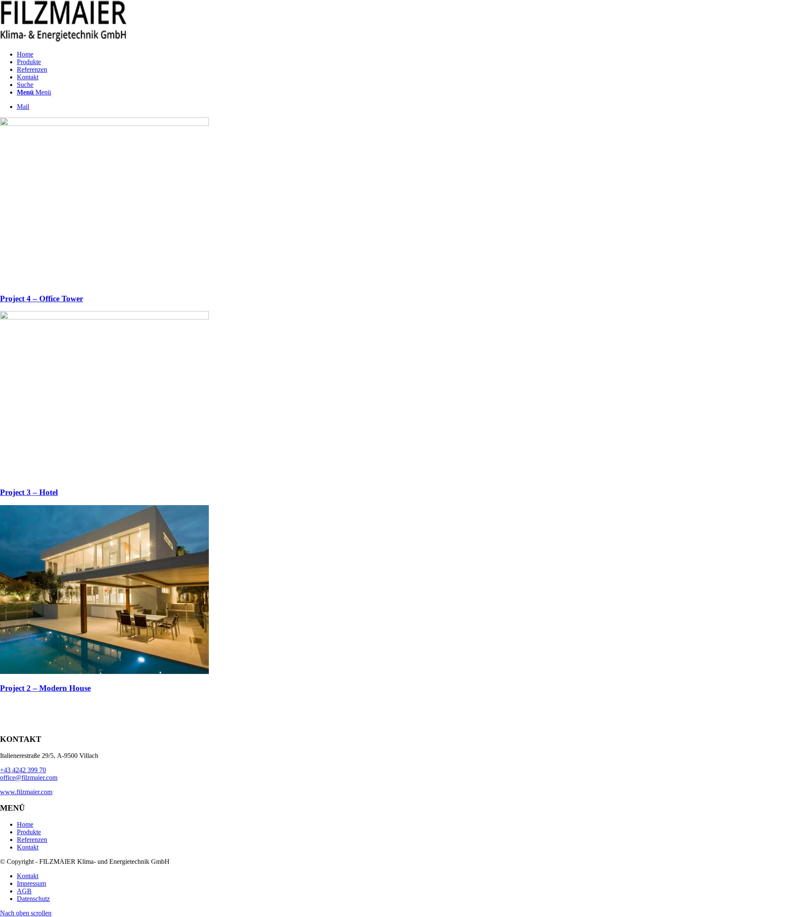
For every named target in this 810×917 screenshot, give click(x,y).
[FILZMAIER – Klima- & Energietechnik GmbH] (63, 39)
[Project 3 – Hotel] (104, 317)
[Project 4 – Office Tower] (104, 123)
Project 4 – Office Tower (41, 298)
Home (25, 824)
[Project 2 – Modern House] (104, 671)
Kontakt (27, 847)
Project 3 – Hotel (29, 492)
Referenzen (32, 839)
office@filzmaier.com (28, 777)
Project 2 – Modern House (45, 688)
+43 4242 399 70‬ (23, 770)
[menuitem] (413, 54)
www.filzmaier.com (26, 791)
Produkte (29, 832)
